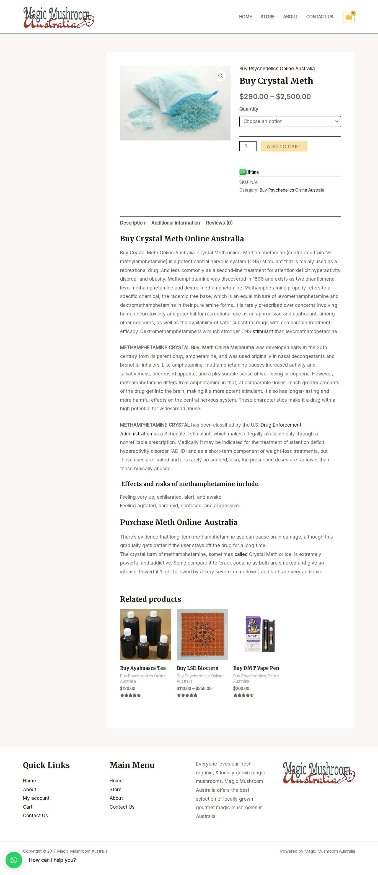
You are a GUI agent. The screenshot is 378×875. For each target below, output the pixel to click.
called (241, 554)
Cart (27, 807)
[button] (221, 76)
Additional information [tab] (175, 223)
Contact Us (319, 16)
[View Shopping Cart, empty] (349, 16)
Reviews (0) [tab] (219, 223)
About (290, 16)
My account (36, 798)
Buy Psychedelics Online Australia (277, 68)
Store (268, 16)
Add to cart (284, 146)
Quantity (248, 109)
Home (245, 16)
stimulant (263, 331)
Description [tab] (132, 223)
